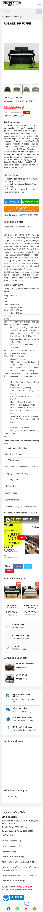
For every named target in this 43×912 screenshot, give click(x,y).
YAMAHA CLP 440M (25, 664)
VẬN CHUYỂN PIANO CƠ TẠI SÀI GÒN (19, 876)
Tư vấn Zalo (13, 202)
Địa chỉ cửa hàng (9, 852)
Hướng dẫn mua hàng (11, 841)
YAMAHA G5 (21, 675)
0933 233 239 (21, 827)
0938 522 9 (27, 831)
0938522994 (21, 215)
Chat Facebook (32, 202)
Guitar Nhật (12, 796)
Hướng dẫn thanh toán (11, 846)
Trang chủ (6, 17)
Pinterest (9, 571)
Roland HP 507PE (26, 235)
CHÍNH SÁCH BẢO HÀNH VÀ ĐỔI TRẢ (19, 862)
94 (33, 831)
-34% (27, 113)
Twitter (28, 566)
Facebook (18, 566)
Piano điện (17, 17)
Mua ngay (21, 209)
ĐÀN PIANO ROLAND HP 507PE (18, 227)
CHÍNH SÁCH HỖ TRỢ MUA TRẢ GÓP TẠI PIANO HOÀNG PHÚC (20, 869)
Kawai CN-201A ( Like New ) (31, 606)
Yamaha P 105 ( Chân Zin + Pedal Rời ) (12, 606)
